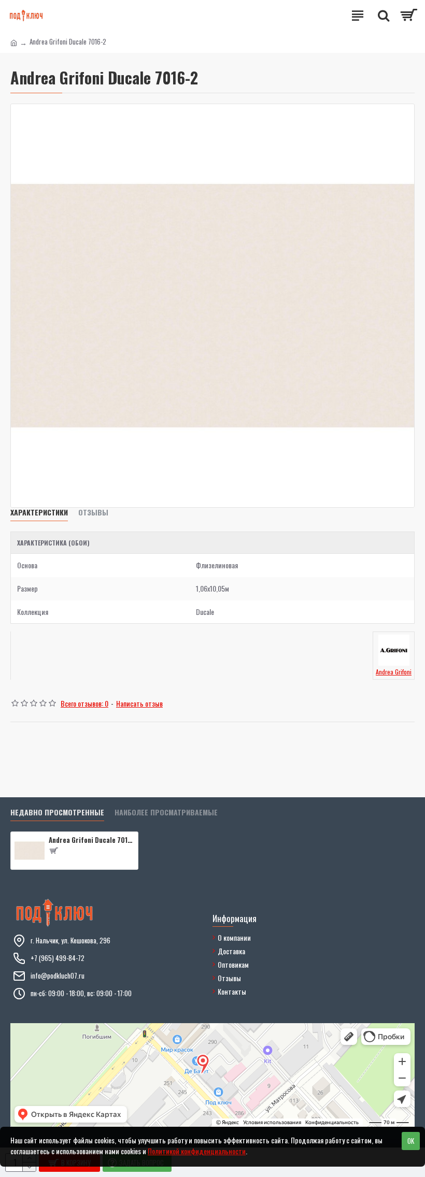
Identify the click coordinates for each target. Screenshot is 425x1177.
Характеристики (39, 513)
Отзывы (93, 513)
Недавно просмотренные (57, 812)
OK (410, 1141)
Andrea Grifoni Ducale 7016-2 (91, 840)
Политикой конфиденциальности (197, 1150)
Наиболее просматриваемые (166, 812)
